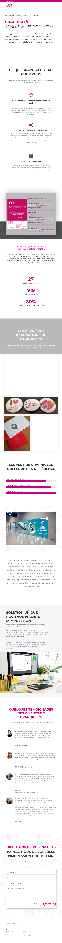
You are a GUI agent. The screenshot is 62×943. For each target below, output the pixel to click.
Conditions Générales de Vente (14, 925)
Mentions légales (11, 923)
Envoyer (49, 904)
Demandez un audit (17, 49)
